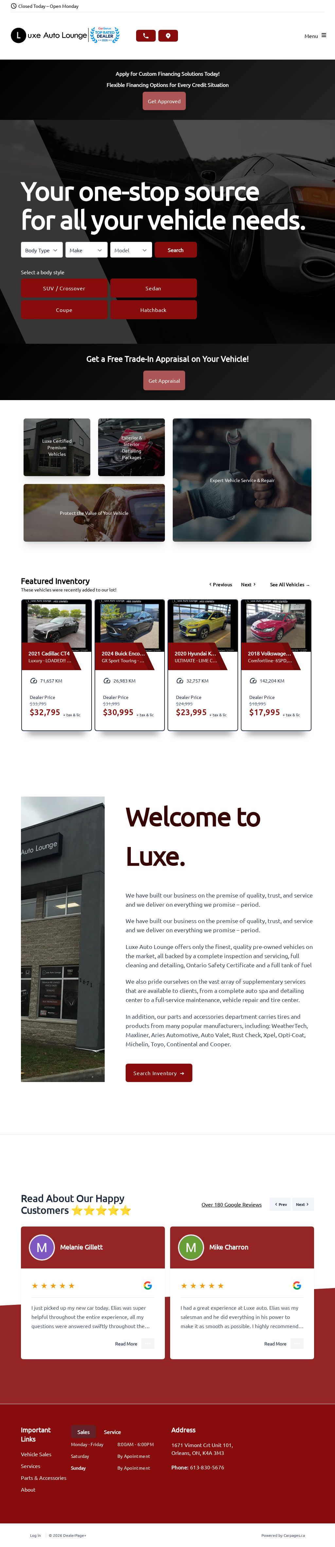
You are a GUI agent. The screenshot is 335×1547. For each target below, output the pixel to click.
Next (246, 584)
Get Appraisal (164, 380)
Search (176, 249)
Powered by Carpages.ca (283, 1535)
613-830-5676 (207, 1467)
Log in (35, 1535)
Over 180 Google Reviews (232, 1204)
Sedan (153, 288)
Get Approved (164, 101)
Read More (126, 1343)
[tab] (83, 1431)
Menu (313, 35)
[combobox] (42, 250)
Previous (222, 584)
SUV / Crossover (64, 288)
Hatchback (153, 309)
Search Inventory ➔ (159, 1073)
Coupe (64, 309)
